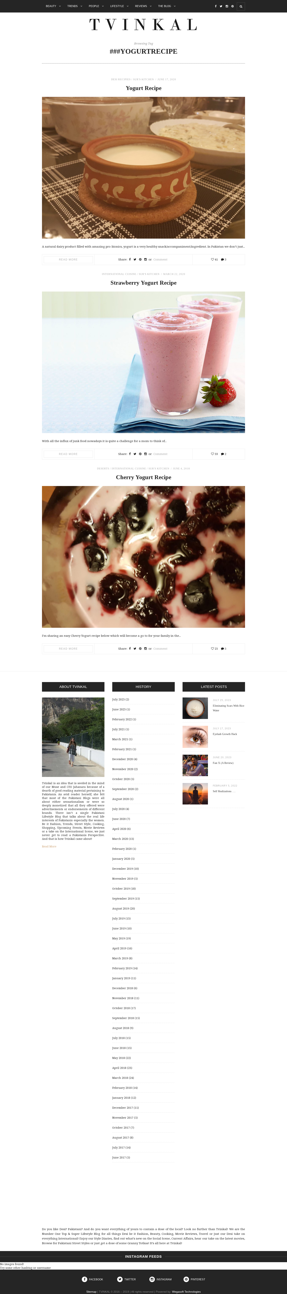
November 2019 (122, 878)
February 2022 (122, 719)
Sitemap (91, 1291)
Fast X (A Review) (223, 763)
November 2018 (122, 998)
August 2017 (120, 1137)
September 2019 (123, 898)
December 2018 (122, 988)
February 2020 (122, 849)
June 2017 (119, 1157)
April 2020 (119, 829)
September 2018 (123, 1018)
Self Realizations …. (224, 791)
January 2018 (121, 1098)
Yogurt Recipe (143, 88)
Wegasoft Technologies (186, 1291)
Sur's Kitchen (143, 79)
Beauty (51, 6)
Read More (68, 259)
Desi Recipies (121, 79)
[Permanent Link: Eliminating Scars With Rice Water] (195, 718)
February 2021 (122, 749)
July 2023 (118, 699)
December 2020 (122, 759)
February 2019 (122, 968)
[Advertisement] (143, 1194)
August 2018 (120, 1028)
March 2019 (120, 958)
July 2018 (118, 1038)
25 (216, 648)
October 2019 (121, 888)
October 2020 (121, 779)
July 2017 (118, 1147)
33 (216, 454)
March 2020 (120, 839)
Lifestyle (117, 6)
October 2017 (121, 1127)
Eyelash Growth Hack (225, 734)
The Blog (165, 6)
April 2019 (119, 948)
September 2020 (123, 789)
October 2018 (121, 1008)
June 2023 (119, 709)
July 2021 (118, 729)
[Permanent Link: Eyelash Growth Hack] (195, 747)
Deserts (103, 468)
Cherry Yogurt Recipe (143, 477)
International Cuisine (119, 274)
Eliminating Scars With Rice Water (228, 708)
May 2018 (118, 1058)
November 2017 (122, 1117)
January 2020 (121, 859)
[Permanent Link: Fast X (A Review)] (195, 775)
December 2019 (122, 868)
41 (216, 259)
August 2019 (120, 908)
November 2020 (122, 769)
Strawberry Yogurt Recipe (143, 282)
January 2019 (121, 978)
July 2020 (118, 809)
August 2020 (120, 799)
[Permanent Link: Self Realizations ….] (195, 803)
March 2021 (120, 739)
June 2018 (119, 1048)
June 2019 (119, 928)
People (94, 6)
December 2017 (122, 1107)
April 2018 (119, 1068)
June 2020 (119, 819)
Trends (72, 6)
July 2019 (118, 918)
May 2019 (118, 938)
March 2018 (120, 1078)
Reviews (141, 6)
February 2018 (122, 1088)
